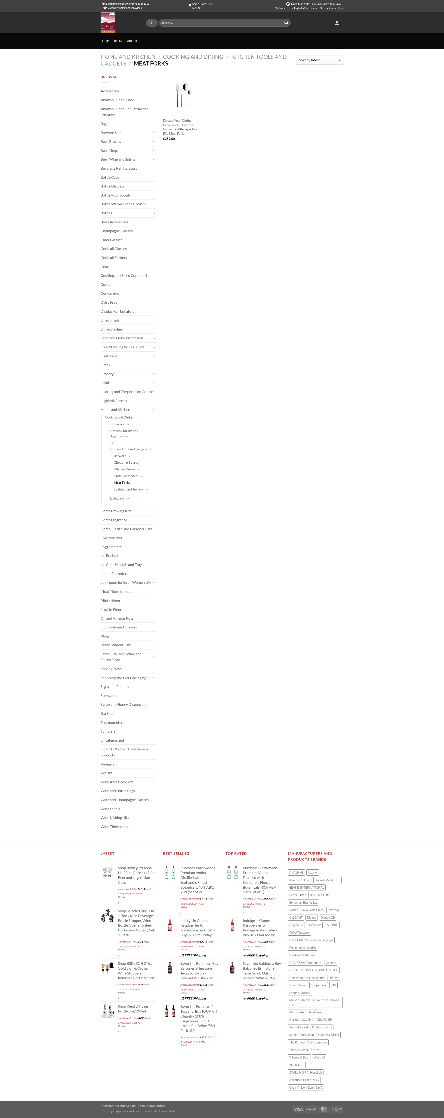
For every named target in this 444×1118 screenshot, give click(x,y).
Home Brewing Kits (116, 511)
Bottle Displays (113, 186)
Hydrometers (111, 537)
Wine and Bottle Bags (118, 790)
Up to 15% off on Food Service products (124, 752)
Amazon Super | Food (117, 99)
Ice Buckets (110, 555)
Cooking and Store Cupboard (124, 275)
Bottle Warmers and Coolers (123, 204)
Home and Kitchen (128, 56)
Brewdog (333, 910)
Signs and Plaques (115, 686)
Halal (105, 382)
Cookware (116, 424)
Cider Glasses (111, 239)
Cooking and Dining (193, 56)
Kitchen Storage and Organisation (123, 433)
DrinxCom (314, 925)
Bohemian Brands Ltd (303, 902)
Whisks (106, 773)
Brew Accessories (114, 222)
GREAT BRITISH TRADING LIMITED (313, 970)
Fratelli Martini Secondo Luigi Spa (311, 940)
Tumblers (108, 731)
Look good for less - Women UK (126, 582)
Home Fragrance (114, 520)
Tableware (116, 498)
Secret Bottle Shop (301, 1035)
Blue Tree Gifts (320, 895)
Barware (120, 456)
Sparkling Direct (328, 1035)
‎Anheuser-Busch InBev (304, 1080)
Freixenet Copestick (302, 947)
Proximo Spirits (322, 1027)
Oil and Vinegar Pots (117, 618)
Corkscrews (110, 293)
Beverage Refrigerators (119, 168)
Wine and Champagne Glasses (125, 799)
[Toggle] (154, 132)
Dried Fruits (110, 320)
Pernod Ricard (298, 1027)
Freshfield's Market (302, 955)
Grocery (107, 374)
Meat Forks (122, 482)
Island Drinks (298, 985)
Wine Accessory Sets (117, 782)
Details (121, 897)
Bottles (106, 213)
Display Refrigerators (117, 311)
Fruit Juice (109, 356)
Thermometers (112, 722)
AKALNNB (296, 872)
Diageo (311, 917)
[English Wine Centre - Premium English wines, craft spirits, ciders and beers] (120, 22)
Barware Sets (111, 132)
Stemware (109, 695)
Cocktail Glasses (114, 248)
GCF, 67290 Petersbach (305, 963)
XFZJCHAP (296, 1065)
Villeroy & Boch (299, 1057)
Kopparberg (319, 985)
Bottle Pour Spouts (116, 195)
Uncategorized (112, 740)
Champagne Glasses (117, 230)
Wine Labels (110, 808)
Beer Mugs (109, 150)
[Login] (337, 23)
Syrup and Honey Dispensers (123, 704)
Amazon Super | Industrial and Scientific (124, 111)
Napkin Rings (111, 609)
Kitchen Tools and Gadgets (128, 449)
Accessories (110, 91)
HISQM (334, 978)
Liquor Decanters (114, 573)
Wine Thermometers (117, 826)
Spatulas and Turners (129, 489)
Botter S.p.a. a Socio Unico (306, 910)
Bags (104, 123)
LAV (333, 985)
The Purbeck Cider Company (308, 1042)
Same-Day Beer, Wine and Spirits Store (121, 657)
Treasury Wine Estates (304, 1050)
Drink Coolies (111, 329)
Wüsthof (319, 1057)
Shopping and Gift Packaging (123, 677)
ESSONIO (331, 925)
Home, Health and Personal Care (126, 529)
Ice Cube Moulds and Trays (122, 564)
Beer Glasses (111, 141)
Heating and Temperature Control (127, 391)
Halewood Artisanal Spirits (306, 978)
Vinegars (108, 764)
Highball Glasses (114, 400)
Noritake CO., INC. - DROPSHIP (310, 1019)
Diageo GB (328, 917)
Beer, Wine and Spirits (118, 159)
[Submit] (286, 23)
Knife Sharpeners (126, 476)
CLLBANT (296, 917)
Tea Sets (107, 713)
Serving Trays (111, 668)
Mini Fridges (110, 600)
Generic (331, 963)
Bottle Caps (110, 177)
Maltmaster (297, 1012)
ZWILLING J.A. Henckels (305, 1072)
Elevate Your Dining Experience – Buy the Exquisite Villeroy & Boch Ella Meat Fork (181, 127)
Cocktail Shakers (114, 257)
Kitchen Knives (125, 469)
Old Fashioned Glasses (119, 627)
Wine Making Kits (115, 817)
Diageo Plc (296, 925)
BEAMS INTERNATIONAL (306, 887)
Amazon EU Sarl (300, 880)
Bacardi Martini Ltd (327, 880)
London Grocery (300, 993)
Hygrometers (111, 546)
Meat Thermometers (117, 591)
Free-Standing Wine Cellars (122, 347)
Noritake (315, 1012)
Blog (118, 41)
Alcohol (313, 872)
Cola (104, 266)
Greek (105, 364)
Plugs (105, 636)
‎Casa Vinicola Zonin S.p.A (306, 1087)
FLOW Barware (299, 932)
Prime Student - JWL (117, 645)
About (132, 41)
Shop (105, 41)
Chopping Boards (126, 462)
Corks (105, 284)
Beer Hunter (297, 895)
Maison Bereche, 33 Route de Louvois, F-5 (314, 1002)
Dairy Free (109, 302)
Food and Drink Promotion (122, 338)
